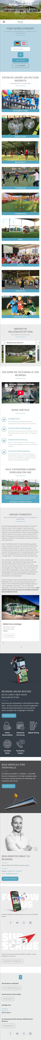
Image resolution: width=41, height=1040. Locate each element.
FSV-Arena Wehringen (24, 643)
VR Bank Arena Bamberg (35, 645)
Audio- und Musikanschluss (19, 360)
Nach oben (20, 977)
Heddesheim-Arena (29, 643)
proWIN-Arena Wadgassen (21, 645)
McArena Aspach (38, 643)
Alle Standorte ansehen (11, 988)
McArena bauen (8, 786)
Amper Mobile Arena (9, 643)
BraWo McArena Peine (21, 643)
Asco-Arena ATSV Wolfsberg (12, 643)
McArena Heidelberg (9, 645)
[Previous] (5, 352)
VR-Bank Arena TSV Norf (37, 645)
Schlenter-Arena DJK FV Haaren (26, 645)
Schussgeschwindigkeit (26, 360)
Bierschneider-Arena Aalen (14, 643)
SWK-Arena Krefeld (30, 645)
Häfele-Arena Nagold (28, 643)
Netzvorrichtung (23, 360)
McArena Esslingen (7, 645)
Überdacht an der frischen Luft (13, 360)
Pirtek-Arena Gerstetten (19, 645)
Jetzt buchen (9, 636)
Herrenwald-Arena (33, 643)
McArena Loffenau (11, 645)
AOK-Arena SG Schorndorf (11, 643)
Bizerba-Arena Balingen (16, 643)
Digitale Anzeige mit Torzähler (21, 360)
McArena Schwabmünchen (13, 645)
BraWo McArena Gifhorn (19, 643)
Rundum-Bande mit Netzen (15, 360)
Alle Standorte (20, 65)
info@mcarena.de (11, 873)
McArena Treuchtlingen (14, 645)
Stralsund (28, 645)
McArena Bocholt (4, 645)
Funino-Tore (27, 360)
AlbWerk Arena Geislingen (7, 643)
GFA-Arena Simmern (26, 643)
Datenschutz (5, 1011)
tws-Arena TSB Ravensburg (32, 645)
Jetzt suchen (20, 60)
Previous (3, 643)
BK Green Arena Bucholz (17, 643)
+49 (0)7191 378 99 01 (14, 871)
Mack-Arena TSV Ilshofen (36, 643)
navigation (4, 22)
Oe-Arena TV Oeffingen (18, 645)
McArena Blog (8, 999)
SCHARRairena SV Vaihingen (25, 645)
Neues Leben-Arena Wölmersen (16, 645)
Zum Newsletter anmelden (12, 961)
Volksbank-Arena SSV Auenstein (33, 645)
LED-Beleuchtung (16, 360)
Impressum (5, 1009)
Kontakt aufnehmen (10, 879)
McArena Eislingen (6, 645)
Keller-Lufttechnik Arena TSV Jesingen (35, 643)
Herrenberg (31, 643)
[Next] (35, 352)
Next (21, 647)
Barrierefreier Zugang (18, 360)
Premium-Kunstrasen (24, 360)
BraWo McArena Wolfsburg (23, 643)
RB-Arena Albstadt (23, 645)
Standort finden (8, 716)
